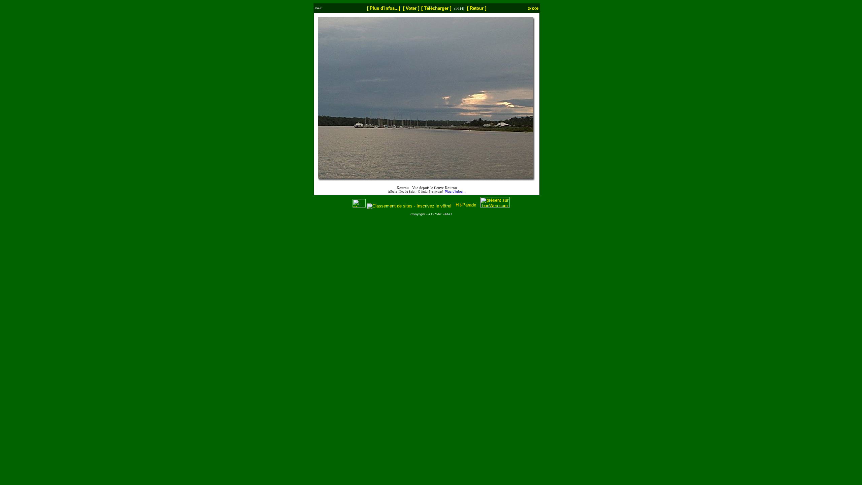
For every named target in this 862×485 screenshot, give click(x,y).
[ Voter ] (411, 8)
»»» (533, 7)
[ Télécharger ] (436, 8)
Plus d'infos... (455, 191)
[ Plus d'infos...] (383, 8)
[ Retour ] (476, 8)
